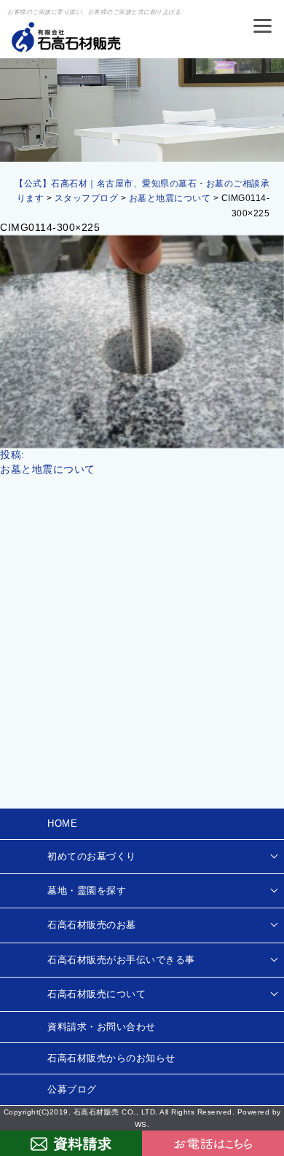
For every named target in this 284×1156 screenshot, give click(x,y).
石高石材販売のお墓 (91, 924)
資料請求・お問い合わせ (101, 1026)
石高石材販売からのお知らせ (111, 1058)
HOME (62, 823)
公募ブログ (72, 1089)
